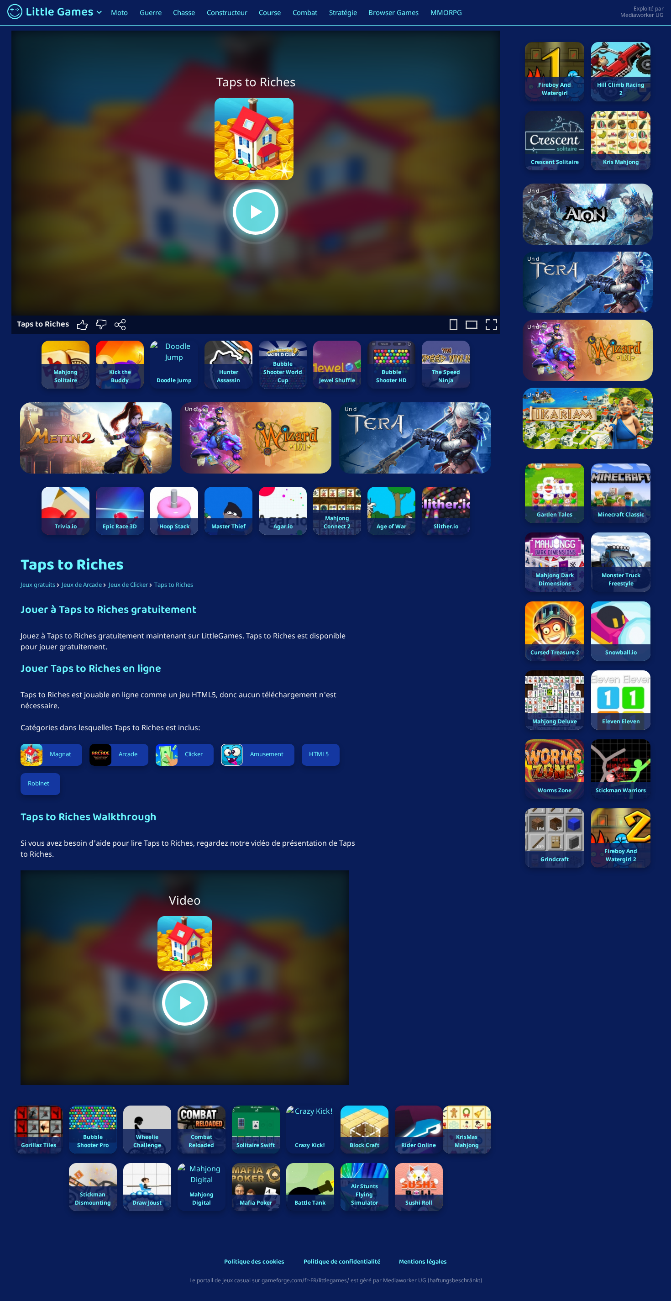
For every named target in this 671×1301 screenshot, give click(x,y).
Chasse (184, 12)
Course (270, 12)
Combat (305, 12)
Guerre (151, 12)
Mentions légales (423, 1262)
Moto (119, 12)
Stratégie (343, 12)
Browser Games (393, 12)
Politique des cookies (254, 1262)
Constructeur (227, 12)
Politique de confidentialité (342, 1262)
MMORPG (446, 12)
